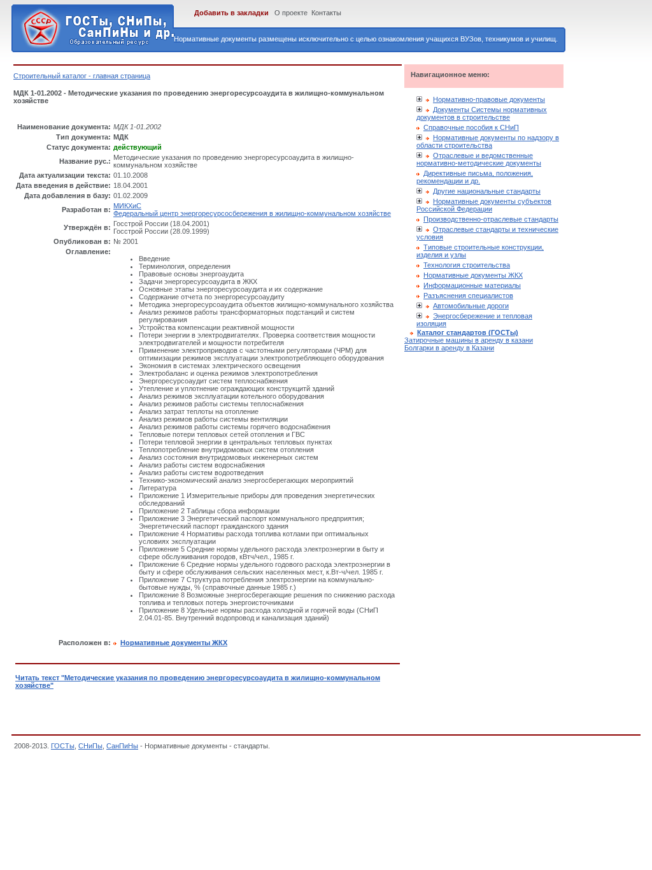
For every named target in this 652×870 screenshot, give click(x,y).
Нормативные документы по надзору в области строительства (487, 141)
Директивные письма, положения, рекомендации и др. (474, 177)
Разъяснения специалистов (468, 295)
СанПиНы (122, 746)
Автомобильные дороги (471, 306)
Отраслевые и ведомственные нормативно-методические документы (478, 159)
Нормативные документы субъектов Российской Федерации (483, 205)
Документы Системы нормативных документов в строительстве (481, 113)
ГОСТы (62, 746)
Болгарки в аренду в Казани (449, 348)
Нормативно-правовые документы (489, 99)
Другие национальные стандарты (487, 191)
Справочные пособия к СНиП (471, 127)
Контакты (326, 13)
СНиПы (90, 746)
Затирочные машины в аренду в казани (468, 340)
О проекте (291, 13)
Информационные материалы (472, 285)
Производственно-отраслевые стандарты (490, 219)
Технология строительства (466, 265)
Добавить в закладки (231, 13)
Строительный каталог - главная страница (81, 76)
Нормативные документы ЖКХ (473, 275)
